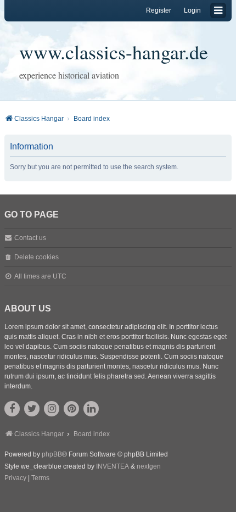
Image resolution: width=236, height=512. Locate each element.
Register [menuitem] (158, 10)
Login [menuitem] (192, 10)
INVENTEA (112, 466)
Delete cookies (36, 257)
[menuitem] (15, 478)
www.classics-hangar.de (113, 51)
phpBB (52, 454)
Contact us (30, 238)
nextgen (149, 466)
